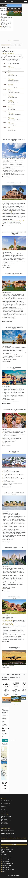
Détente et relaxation (5, 805)
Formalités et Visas (5, 817)
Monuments (3, 806)
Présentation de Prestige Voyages (7, 830)
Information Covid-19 (7, 865)
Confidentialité (5, 867)
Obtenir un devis (6, 740)
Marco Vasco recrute (5, 835)
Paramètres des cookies (7, 863)
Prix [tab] (21, 45)
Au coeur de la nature (5, 803)
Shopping (3, 809)
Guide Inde (3, 825)
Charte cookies (5, 861)
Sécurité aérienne (4, 822)
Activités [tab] (13, 45)
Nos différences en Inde (5, 832)
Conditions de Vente (7, 857)
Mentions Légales (6, 859)
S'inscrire (14, 844)
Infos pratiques (4, 819)
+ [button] (2, 748)
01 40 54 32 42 (4, 785)
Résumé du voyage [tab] (6, 45)
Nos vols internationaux (5, 820)
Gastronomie (3, 808)
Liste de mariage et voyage (8, 869)
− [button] (2, 750)
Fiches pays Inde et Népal (6, 816)
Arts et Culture (4, 802)
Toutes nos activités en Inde (6, 800)
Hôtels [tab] (17, 45)
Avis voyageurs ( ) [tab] (6, 47)
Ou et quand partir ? (5, 823)
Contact (4, 871)
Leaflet (2, 770)
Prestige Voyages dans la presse (7, 833)
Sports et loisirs (4, 810)
